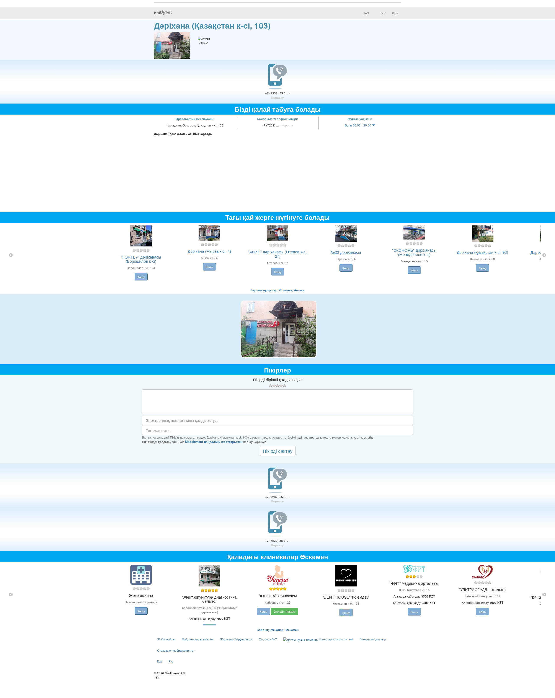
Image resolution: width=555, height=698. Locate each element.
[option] (277, 255)
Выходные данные (373, 639)
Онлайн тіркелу (284, 611)
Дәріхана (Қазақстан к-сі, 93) (482, 252)
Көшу (141, 277)
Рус (170, 661)
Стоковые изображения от (175, 650)
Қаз (159, 661)
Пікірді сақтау (277, 450)
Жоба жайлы (166, 639)
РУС (382, 13)
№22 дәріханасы (346, 252)
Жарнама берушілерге (236, 639)
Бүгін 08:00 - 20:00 (358, 125)
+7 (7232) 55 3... (277, 95)
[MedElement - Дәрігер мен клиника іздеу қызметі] (163, 13)
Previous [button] (11, 255)
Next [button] (544, 255)
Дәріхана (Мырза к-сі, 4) (209, 251)
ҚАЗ (365, 13)
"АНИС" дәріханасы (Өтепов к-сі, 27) (277, 254)
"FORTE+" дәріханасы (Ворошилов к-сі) (141, 259)
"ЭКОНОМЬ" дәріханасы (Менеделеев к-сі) (414, 252)
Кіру (395, 13)
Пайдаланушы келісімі (198, 639)
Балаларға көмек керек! (335, 639)
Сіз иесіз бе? (268, 639)
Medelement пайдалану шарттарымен (213, 441)
